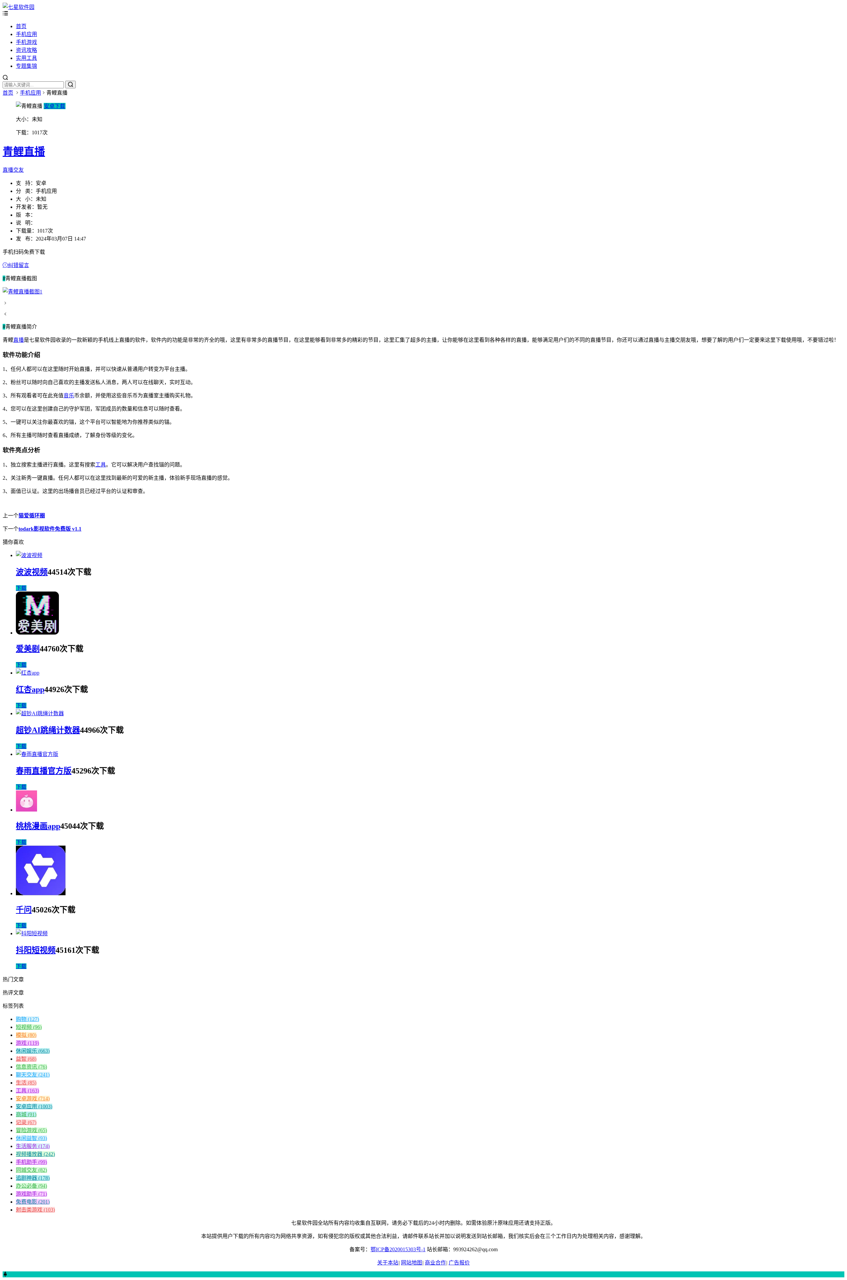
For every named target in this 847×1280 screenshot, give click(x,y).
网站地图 (411, 1262)
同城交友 (31, 1170)
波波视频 (32, 572)
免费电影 (33, 1202)
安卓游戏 (33, 1098)
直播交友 (13, 170)
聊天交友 (33, 1075)
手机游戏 (26, 42)
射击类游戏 (35, 1210)
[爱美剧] (37, 633)
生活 (26, 1082)
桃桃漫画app (38, 826)
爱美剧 (28, 648)
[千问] (41, 893)
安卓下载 (54, 106)
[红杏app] (27, 673)
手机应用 (26, 34)
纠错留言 (18, 265)
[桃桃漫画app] (26, 810)
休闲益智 (31, 1138)
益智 (26, 1059)
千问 (24, 909)
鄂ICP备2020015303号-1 (398, 1249)
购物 (27, 1019)
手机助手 (31, 1162)
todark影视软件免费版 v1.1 (50, 529)
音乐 (69, 395)
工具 (100, 464)
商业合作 (435, 1262)
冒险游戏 (31, 1130)
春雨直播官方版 (43, 771)
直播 (18, 340)
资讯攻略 (26, 50)
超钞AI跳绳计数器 (48, 730)
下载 (21, 588)
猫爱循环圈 (32, 515)
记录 (26, 1122)
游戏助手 (31, 1194)
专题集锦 (26, 66)
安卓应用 (34, 1106)
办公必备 (31, 1186)
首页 (21, 26)
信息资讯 (31, 1067)
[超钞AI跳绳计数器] (40, 713)
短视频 (29, 1027)
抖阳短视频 (36, 950)
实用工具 (26, 58)
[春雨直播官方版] (37, 754)
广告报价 (459, 1262)
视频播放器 (35, 1154)
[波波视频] (29, 555)
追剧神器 (33, 1178)
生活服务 (33, 1146)
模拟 (26, 1035)
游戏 (27, 1043)
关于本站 (387, 1262)
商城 (26, 1114)
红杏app (30, 689)
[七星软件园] (18, 7)
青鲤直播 (24, 151)
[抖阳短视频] (32, 933)
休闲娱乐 (33, 1051)
